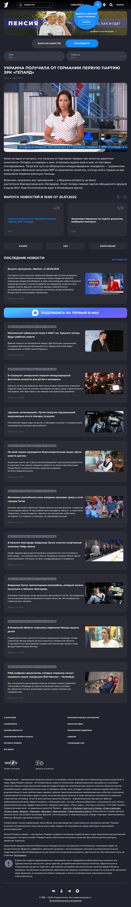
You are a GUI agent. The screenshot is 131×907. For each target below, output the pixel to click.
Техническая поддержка (79, 730)
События (71, 737)
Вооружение (108, 246)
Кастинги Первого (13, 743)
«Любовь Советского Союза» (87, 808)
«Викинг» (23, 811)
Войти (120, 5)
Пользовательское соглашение (83, 718)
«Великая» (46, 811)
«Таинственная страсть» (80, 811)
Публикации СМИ (75, 743)
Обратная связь (75, 724)
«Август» (67, 808)
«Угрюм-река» (11, 811)
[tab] (49, 43)
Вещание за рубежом (45, 769)
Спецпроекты (10, 724)
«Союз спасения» (112, 808)
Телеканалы (20, 855)
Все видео (9, 749)
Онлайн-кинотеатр (13, 730)
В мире (23, 246)
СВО (65, 246)
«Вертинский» (59, 811)
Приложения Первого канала (18, 737)
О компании (10, 718)
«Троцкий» (34, 811)
